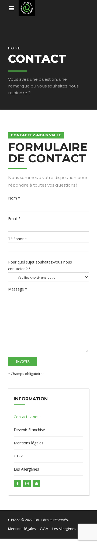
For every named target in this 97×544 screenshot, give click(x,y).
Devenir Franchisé (29, 429)
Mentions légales (28, 442)
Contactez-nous (27, 416)
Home (14, 48)
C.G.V (18, 455)
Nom (14, 198)
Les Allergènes (26, 469)
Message (17, 289)
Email (14, 218)
